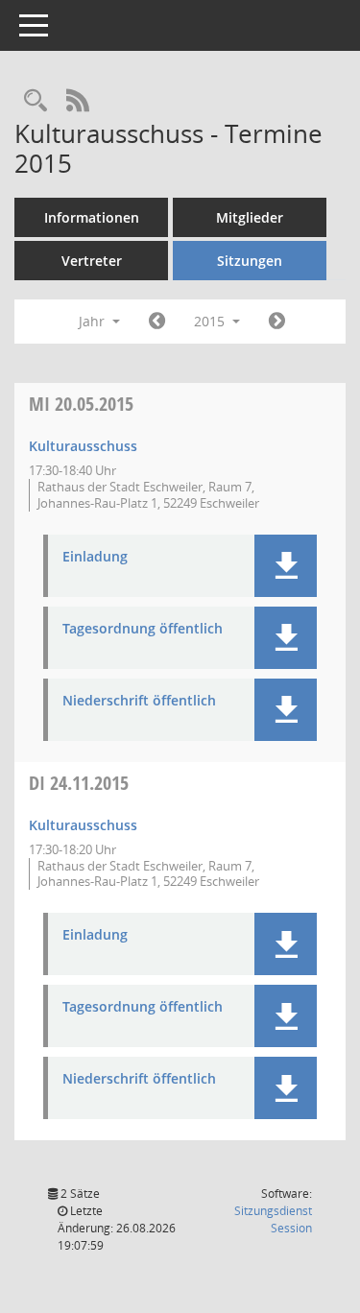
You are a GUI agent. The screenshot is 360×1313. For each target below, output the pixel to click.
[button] (285, 566)
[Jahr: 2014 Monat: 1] (157, 321)
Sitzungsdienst (273, 1219)
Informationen (91, 217)
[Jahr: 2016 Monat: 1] (277, 321)
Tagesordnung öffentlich (142, 629)
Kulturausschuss (83, 446)
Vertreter (91, 260)
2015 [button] (211, 321)
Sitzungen (249, 260)
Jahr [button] (93, 321)
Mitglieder (249, 217)
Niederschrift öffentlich (139, 701)
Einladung (95, 557)
